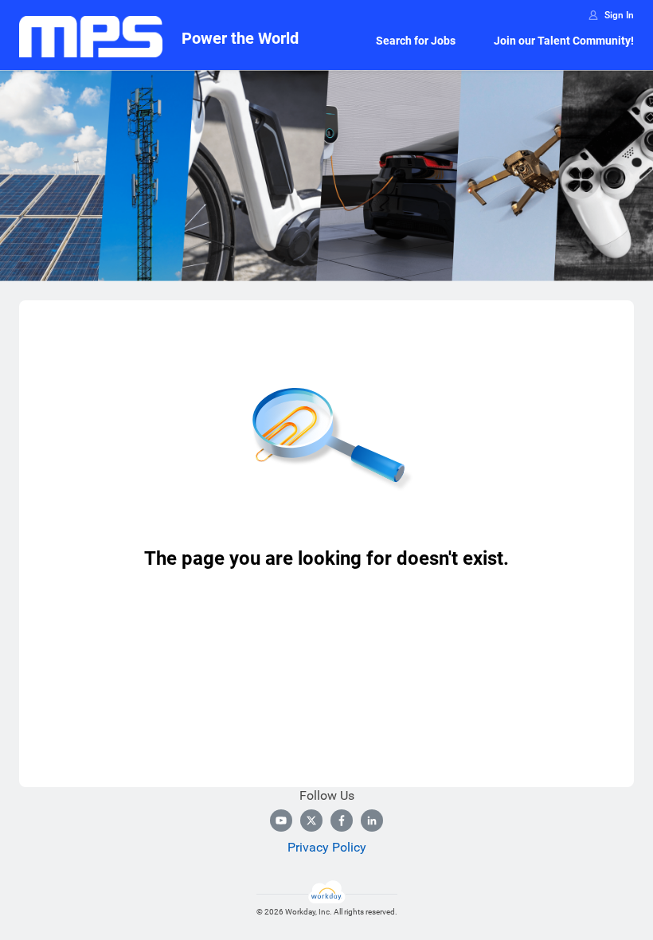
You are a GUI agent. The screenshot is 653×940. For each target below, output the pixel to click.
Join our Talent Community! (564, 40)
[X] (311, 820)
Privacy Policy (326, 847)
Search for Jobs (416, 40)
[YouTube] (281, 820)
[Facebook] (341, 820)
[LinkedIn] (372, 820)
